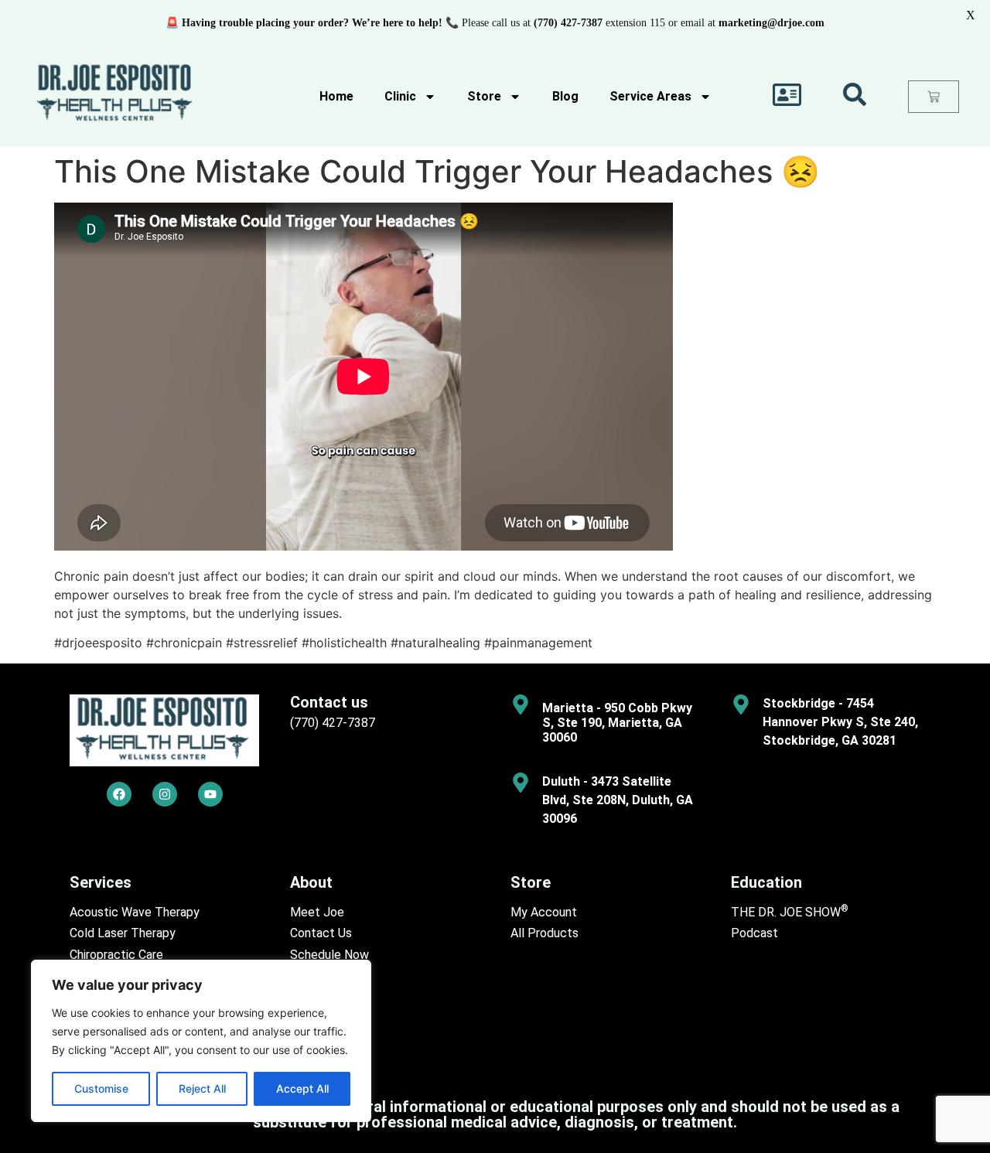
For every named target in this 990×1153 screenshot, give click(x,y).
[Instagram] (164, 794)
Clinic (400, 96)
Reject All (202, 1088)
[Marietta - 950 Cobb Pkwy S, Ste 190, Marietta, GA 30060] (520, 704)
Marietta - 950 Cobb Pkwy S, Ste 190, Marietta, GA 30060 (617, 723)
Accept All (302, 1088)
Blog (565, 96)
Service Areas (650, 96)
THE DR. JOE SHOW (789, 912)
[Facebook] (119, 794)
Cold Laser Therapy (123, 933)
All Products (544, 933)
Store (484, 96)
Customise (101, 1088)
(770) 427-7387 (332, 722)
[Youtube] (210, 794)
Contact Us (321, 933)
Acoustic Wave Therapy (135, 912)
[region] (201, 1041)
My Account (543, 912)
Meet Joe (317, 912)
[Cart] (933, 96)
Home (336, 96)
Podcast (754, 933)
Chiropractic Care (116, 954)
